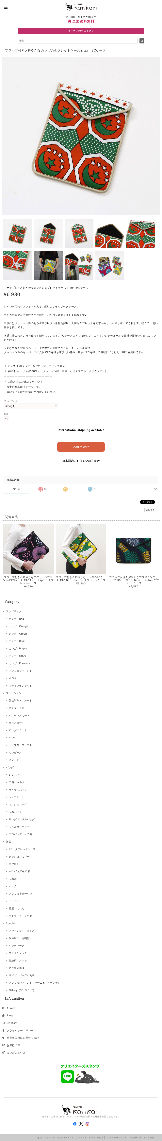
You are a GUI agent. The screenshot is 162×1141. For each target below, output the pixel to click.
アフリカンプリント (20, 670)
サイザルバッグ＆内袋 (22, 975)
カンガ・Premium (19, 663)
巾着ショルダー (18, 782)
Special (10, 923)
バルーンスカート (19, 715)
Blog (10, 1015)
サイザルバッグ (18, 789)
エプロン (14, 863)
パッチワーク (16, 945)
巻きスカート (16, 722)
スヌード (14, 759)
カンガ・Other (17, 656)
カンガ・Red (16, 618)
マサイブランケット (20, 685)
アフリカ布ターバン (20, 893)
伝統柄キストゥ (18, 960)
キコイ (13, 678)
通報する (150, 510)
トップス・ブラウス (20, 745)
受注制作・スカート (20, 700)
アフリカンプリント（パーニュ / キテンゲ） (34, 982)
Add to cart (81, 447)
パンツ (13, 737)
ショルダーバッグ (19, 826)
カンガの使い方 (16, 1052)
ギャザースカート (19, 707)
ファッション (13, 693)
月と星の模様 (16, 967)
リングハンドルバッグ (22, 819)
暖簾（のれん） (18, 908)
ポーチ (13, 886)
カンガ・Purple (18, 648)
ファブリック (13, 611)
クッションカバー (19, 856)
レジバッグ (15, 774)
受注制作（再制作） (20, 938)
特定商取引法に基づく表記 (23, 1037)
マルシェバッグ (18, 804)
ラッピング (10, 401)
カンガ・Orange (18, 626)
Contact (12, 1022)
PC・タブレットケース (22, 849)
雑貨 (8, 841)
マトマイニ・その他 (20, 915)
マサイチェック (18, 953)
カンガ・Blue (17, 640)
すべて (17, 489)
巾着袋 (13, 878)
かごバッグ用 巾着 (19, 871)
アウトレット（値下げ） (23, 930)
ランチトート (16, 797)
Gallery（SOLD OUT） (22, 990)
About (11, 1008)
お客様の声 (13, 1045)
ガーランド (15, 901)
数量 (6, 414)
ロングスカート (18, 730)
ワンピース (15, 752)
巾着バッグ (15, 811)
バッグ (10, 767)
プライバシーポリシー (20, 1030)
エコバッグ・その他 (20, 834)
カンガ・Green (18, 633)
